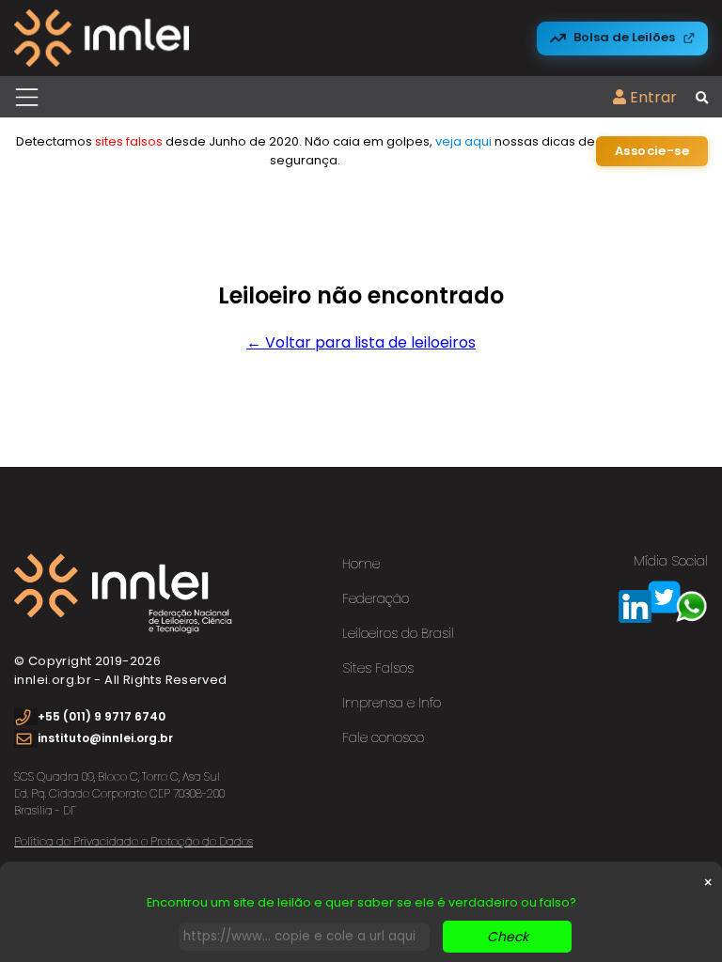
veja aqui (463, 141)
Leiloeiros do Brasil (398, 633)
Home (361, 563)
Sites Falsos (378, 668)
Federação (375, 598)
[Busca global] (702, 98)
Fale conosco (383, 737)
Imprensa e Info (391, 702)
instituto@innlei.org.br (105, 738)
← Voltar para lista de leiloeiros (361, 342)
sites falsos (129, 141)
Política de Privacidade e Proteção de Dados (133, 841)
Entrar (651, 97)
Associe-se (652, 151)
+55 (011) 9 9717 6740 (101, 716)
